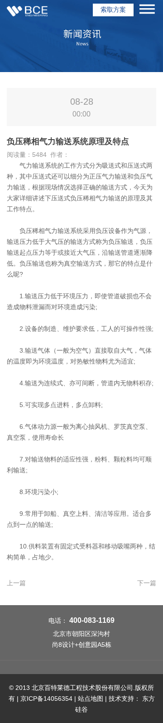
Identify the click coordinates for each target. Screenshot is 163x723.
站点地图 (90, 698)
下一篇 (146, 583)
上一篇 (16, 583)
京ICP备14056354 (46, 698)
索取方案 (113, 9)
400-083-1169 (92, 620)
